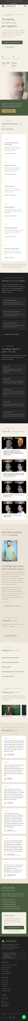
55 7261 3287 (7, 956)
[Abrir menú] (25, 6)
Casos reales (5, 984)
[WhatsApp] (10, 1017)
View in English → (14, 3)
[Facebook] (6, 1017)
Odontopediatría (5, 971)
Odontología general (6, 973)
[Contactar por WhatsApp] (24, 1017)
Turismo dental (5, 980)
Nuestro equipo (5, 982)
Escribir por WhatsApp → (14, 927)
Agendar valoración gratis (12, 42)
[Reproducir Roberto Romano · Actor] (11, 710)
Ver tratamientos (9, 47)
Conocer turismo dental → (12, 334)
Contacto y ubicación (6, 988)
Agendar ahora (8, 111)
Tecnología (4, 986)
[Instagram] (3, 1017)
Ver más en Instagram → (11, 635)
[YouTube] (13, 1017)
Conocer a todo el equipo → (12, 606)
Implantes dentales (6, 967)
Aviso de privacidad (6, 990)
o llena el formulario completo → (14, 930)
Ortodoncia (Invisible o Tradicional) (9, 965)
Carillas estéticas (6, 969)
